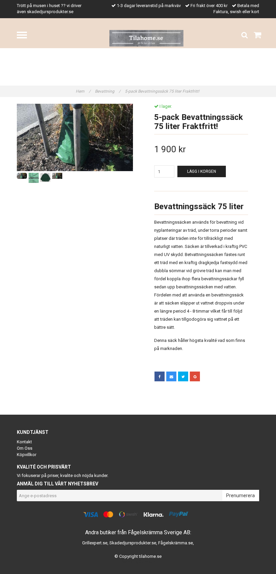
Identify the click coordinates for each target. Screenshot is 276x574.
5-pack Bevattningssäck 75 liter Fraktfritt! (162, 91)
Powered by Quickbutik (138, 562)
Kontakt (24, 441)
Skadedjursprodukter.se (132, 542)
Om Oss (24, 448)
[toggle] (25, 36)
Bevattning (107, 91)
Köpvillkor (26, 454)
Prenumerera (240, 495)
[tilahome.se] (146, 37)
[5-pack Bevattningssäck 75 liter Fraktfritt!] (75, 137)
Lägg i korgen (201, 171)
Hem (83, 91)
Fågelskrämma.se (175, 542)
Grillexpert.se (94, 542)
